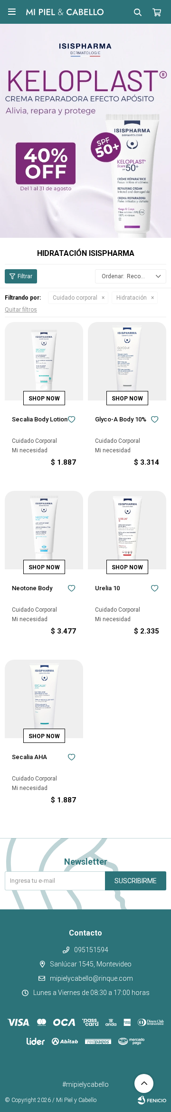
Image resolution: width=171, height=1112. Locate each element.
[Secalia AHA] (44, 699)
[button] (137, 12)
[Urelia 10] (127, 530)
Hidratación (131, 297)
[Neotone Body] (44, 530)
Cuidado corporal (75, 297)
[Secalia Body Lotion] (44, 361)
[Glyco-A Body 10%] (127, 361)
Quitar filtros (21, 309)
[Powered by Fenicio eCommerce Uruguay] (152, 1100)
